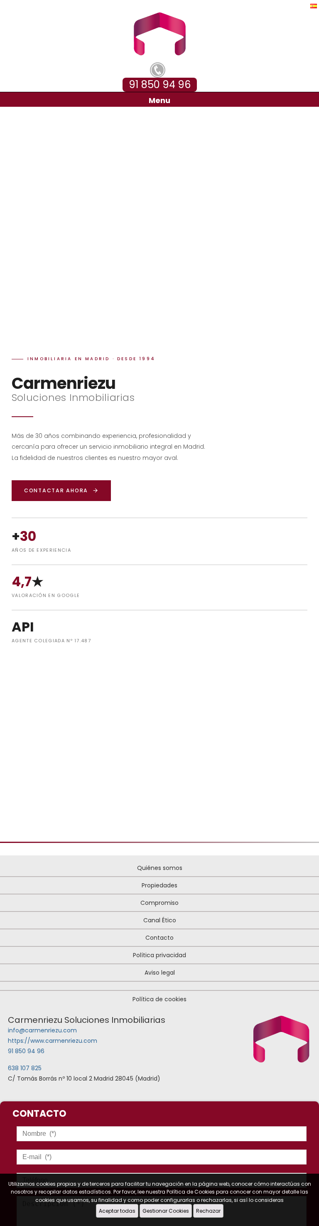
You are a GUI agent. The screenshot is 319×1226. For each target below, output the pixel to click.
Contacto (159, 938)
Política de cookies (159, 999)
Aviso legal (160, 972)
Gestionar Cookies (165, 1210)
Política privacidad (159, 955)
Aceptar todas (117, 1210)
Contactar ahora (56, 490)
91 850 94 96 (26, 1051)
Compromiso (159, 903)
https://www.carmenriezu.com (52, 1041)
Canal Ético (159, 920)
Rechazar (208, 1210)
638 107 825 (25, 1068)
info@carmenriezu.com (42, 1030)
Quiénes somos (159, 868)
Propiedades (159, 885)
